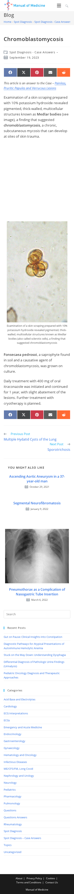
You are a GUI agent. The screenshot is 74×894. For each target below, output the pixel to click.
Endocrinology (12, 734)
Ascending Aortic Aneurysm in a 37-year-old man (37, 478)
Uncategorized (12, 852)
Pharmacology (12, 796)
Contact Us (51, 882)
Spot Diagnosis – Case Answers (22, 838)
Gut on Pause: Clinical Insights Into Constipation (33, 637)
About (19, 878)
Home (7, 22)
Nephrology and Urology (19, 776)
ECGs (7, 720)
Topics (8, 845)
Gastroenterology (14, 741)
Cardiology (10, 706)
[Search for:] (66, 5)
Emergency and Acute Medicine (23, 727)
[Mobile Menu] (59, 5)
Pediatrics (10, 789)
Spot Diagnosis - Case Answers (52, 22)
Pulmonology (12, 803)
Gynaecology (12, 748)
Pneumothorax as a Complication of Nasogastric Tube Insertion (37, 591)
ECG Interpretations (16, 713)
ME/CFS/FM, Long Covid (18, 769)
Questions (10, 810)
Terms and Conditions (28, 882)
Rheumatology (13, 824)
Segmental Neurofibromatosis (37, 503)
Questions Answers (15, 817)
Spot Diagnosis (23, 22)
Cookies (50, 878)
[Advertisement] (37, 180)
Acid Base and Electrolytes (19, 699)
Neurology (10, 782)
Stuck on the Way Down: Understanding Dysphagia (35, 655)
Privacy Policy (34, 878)
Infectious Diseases (15, 762)
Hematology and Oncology (20, 755)
